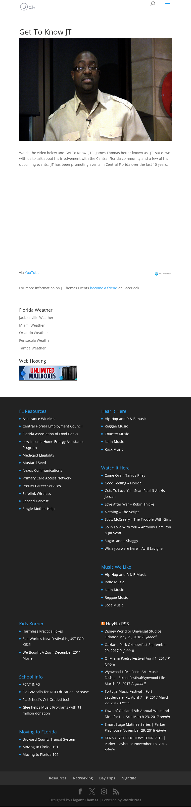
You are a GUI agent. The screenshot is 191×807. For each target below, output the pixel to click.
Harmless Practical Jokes (43, 631)
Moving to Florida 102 (40, 754)
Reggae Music (116, 426)
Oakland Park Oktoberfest (126, 644)
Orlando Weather (33, 332)
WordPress (132, 800)
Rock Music (114, 449)
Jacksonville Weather (36, 317)
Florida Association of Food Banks (50, 433)
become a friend (103, 288)
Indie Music (114, 582)
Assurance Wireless (39, 418)
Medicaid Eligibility (38, 455)
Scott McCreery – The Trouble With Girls (138, 519)
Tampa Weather (32, 348)
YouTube (32, 272)
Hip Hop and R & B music (125, 418)
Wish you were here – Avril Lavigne (134, 548)
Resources (57, 778)
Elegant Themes (84, 800)
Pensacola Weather (35, 340)
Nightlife (129, 778)
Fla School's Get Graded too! (46, 699)
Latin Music (114, 441)
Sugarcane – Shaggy (121, 540)
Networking (83, 778)
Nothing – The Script (122, 512)
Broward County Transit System (49, 739)
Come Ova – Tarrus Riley (125, 475)
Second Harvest (35, 501)
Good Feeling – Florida (123, 483)
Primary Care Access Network (47, 478)
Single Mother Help (39, 508)
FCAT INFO (31, 684)
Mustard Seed (34, 462)
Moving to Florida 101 (40, 746)
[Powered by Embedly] (163, 272)
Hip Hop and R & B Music (125, 574)
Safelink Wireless (37, 493)
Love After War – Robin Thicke (129, 504)
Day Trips (107, 778)
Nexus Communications (42, 470)
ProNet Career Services (42, 485)
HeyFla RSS (117, 624)
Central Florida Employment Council (53, 426)
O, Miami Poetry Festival (125, 658)
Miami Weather (32, 325)
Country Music (117, 433)
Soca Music (114, 605)
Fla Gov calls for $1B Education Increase (56, 691)
